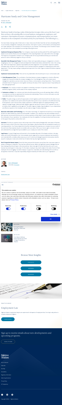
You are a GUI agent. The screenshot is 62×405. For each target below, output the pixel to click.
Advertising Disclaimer (6, 378)
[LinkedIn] (7, 395)
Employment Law (5, 174)
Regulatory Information (6, 375)
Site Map (3, 368)
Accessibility (3, 371)
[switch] (23, 209)
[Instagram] (12, 395)
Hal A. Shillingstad (7, 22)
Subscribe (3, 365)
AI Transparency (4, 384)
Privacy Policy (14, 199)
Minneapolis (16, 165)
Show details (53, 214)
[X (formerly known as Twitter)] (2, 395)
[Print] (6, 27)
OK (50, 219)
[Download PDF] (1, 27)
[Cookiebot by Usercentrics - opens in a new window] (53, 185)
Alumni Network (4, 362)
